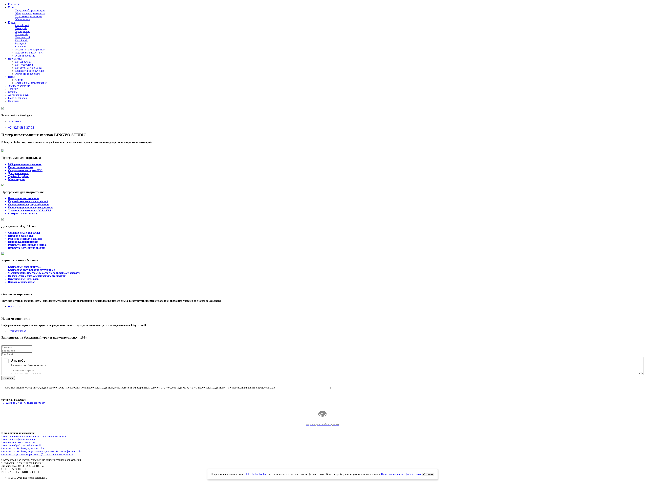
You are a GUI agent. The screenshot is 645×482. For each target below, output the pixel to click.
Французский (22, 31)
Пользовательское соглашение (18, 442)
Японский (21, 46)
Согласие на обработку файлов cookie (23, 448)
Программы (15, 58)
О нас (11, 7)
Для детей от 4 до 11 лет (28, 67)
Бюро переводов (17, 98)
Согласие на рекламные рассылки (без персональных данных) (37, 454)
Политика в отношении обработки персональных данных (34, 436)
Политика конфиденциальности (19, 439)
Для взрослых (23, 61)
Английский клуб (18, 95)
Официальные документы (30, 13)
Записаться (14, 121)
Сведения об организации (30, 10)
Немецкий (21, 28)
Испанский (21, 34)
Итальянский (22, 37)
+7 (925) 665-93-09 (34, 402)
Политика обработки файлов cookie (21, 445)
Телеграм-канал (17, 330)
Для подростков (24, 64)
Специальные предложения (31, 82)
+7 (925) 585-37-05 (21, 127)
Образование (22, 19)
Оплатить (13, 101)
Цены (11, 76)
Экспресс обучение (19, 85)
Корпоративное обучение (29, 70)
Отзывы (12, 91)
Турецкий (20, 43)
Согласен (428, 474)
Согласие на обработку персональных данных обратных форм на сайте (42, 451)
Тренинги (13, 88)
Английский (22, 25)
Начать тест (14, 306)
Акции (19, 79)
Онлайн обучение (25, 55)
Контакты (13, 4)
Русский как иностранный (30, 49)
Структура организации (28, 16)
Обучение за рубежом (27, 73)
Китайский (21, 40)
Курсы (11, 22)
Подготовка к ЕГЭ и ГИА (30, 52)
